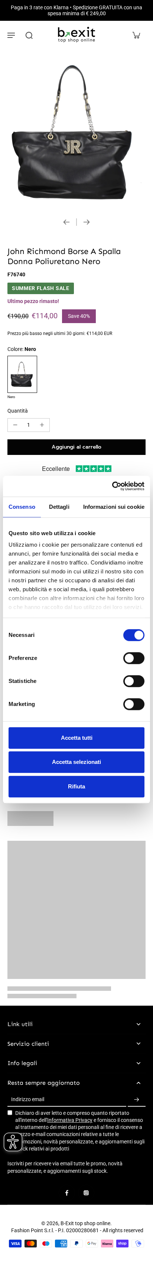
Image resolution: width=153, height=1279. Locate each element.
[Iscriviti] (137, 1100)
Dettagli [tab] (59, 507)
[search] (29, 34)
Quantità (17, 411)
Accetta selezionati (76, 762)
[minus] (15, 425)
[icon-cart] (136, 34)
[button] (76, 447)
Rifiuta (76, 786)
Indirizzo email (27, 1100)
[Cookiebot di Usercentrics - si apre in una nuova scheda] (111, 486)
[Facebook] (67, 1193)
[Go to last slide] (66, 222)
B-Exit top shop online (85, 1223)
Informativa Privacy (69, 1120)
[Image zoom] (76, 131)
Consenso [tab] (22, 507)
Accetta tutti (76, 738)
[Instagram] (86, 1193)
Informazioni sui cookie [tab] (113, 507)
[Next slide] (86, 222)
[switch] (133, 658)
